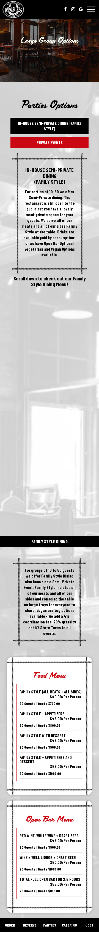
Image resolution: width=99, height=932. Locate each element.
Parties (49, 925)
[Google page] (81, 9)
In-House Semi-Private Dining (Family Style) (49, 126)
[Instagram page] (73, 9)
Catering (69, 925)
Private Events (50, 142)
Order (10, 925)
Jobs (89, 925)
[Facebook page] (65, 9)
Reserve (30, 925)
